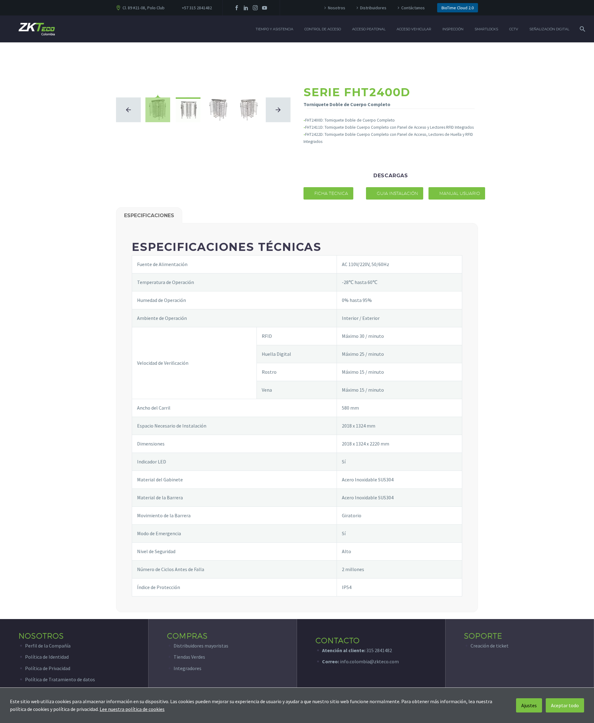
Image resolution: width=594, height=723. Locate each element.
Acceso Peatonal (368, 29)
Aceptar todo (565, 705)
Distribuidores (373, 8)
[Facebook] (236, 7)
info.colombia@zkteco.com (369, 661)
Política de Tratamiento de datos (60, 679)
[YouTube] (264, 7)
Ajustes (529, 705)
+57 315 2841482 (197, 8)
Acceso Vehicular (414, 29)
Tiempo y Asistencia (274, 29)
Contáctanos (413, 8)
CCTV (513, 29)
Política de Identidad (47, 657)
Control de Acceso (322, 29)
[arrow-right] (278, 109)
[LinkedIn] (246, 7)
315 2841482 (379, 650)
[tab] (149, 215)
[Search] (582, 29)
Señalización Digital (549, 29)
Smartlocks (486, 29)
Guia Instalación (394, 193)
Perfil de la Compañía (48, 646)
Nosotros (336, 8)
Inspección (452, 29)
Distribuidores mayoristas (201, 646)
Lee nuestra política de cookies (132, 709)
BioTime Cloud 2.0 (457, 8)
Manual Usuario (457, 193)
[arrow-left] (128, 109)
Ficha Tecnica (328, 193)
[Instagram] (255, 7)
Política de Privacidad (47, 668)
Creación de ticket (490, 646)
